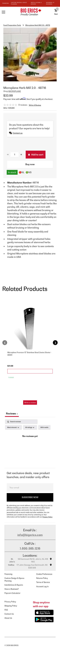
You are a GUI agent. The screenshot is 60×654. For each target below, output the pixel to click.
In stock (12, 172)
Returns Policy (42, 578)
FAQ (6, 610)
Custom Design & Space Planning (14, 579)
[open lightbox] (30, 54)
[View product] (30, 371)
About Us (8, 618)
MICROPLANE (14, 91)
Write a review (30, 402)
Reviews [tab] (12, 413)
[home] (30, 12)
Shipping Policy (10, 606)
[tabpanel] (30, 443)
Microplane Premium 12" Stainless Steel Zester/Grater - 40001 (29, 353)
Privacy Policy (47, 517)
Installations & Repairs (13, 585)
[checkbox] (44, 427)
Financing (8, 574)
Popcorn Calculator (12, 593)
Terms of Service (43, 582)
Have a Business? (11, 589)
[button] (8, 12)
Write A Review (35, 105)
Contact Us (9, 614)
